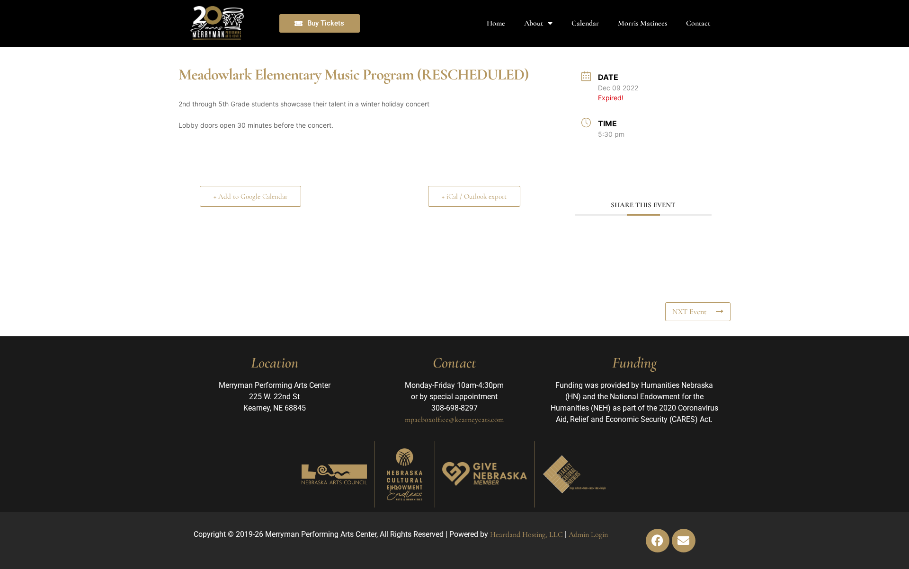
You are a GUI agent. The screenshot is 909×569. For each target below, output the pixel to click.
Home (496, 23)
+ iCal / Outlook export (474, 196)
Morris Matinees (642, 23)
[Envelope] (683, 540)
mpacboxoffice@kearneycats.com (454, 419)
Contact (698, 23)
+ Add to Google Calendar (250, 196)
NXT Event (689, 311)
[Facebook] (657, 540)
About (533, 23)
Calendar (585, 23)
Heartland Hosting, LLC (526, 534)
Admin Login (588, 534)
